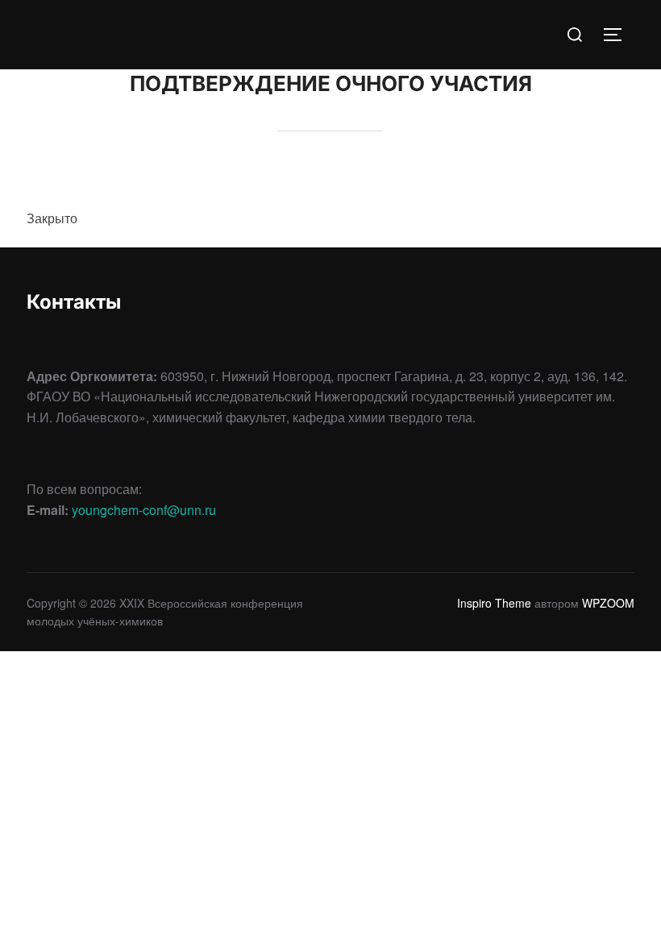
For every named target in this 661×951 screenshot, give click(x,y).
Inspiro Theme (494, 603)
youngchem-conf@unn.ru (144, 509)
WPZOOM (608, 603)
